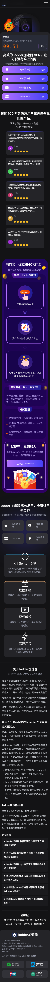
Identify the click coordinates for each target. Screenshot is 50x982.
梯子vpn (8, 919)
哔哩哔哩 (13, 956)
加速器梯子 (39, 924)
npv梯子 (19, 924)
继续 (43, 46)
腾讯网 (33, 956)
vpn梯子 (10, 924)
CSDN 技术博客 (24, 956)
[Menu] (46, 3)
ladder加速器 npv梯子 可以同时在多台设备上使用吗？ (24, 866)
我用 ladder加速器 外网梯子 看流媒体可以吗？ (24, 901)
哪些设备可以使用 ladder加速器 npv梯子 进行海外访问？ (24, 877)
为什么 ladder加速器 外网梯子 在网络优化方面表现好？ (24, 855)
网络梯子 (28, 924)
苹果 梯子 (29, 919)
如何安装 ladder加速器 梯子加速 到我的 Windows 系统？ (24, 889)
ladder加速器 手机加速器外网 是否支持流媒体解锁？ (24, 843)
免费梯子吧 (40, 919)
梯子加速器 (18, 919)
